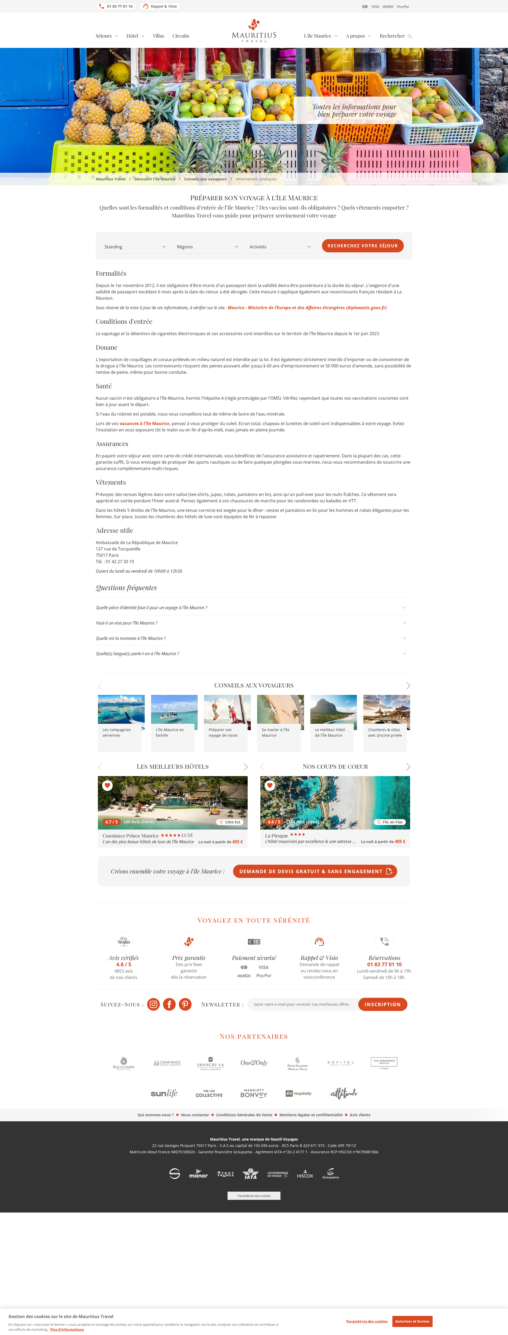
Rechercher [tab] (392, 36)
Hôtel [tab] (132, 36)
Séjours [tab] (104, 36)
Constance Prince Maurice (131, 835)
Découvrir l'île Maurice (154, 178)
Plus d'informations (67, 1329)
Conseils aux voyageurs (205, 178)
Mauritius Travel (110, 178)
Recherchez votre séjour (363, 246)
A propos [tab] (355, 36)
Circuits (181, 36)
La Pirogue (277, 835)
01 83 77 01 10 (120, 6)
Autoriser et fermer (412, 1321)
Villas (158, 36)
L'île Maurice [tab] (317, 36)
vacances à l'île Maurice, (145, 423)
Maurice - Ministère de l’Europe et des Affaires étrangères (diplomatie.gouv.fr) (307, 308)
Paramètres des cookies (367, 1321)
